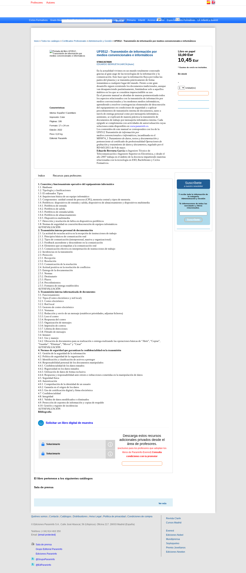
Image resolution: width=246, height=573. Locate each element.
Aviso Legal (95, 516)
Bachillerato (111, 20)
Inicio (36, 41)
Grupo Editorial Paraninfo (49, 549)
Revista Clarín (173, 518)
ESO (122, 20)
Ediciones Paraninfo (46, 553)
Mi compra (167, 19)
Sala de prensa (44, 544)
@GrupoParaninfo (45, 559)
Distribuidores (80, 516)
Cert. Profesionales (77, 20)
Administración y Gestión (100, 41)
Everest (170, 530)
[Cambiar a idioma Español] (208, 5)
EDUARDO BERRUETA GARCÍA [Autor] (115, 64)
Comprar (193, 93)
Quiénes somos (39, 516)
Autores (50, 2)
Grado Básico (57, 20)
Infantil (141, 20)
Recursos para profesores (67, 175)
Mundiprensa (173, 539)
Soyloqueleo (172, 543)
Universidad (95, 20)
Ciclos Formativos (38, 20)
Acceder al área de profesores (142, 463)
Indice (41, 175)
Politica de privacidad (114, 516)
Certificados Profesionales (74, 41)
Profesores (37, 2)
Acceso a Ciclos (156, 20)
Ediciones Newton (175, 552)
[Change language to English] (213, 5)
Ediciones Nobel (174, 535)
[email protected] (47, 534)
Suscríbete (193, 219)
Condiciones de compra (139, 516)
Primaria (131, 20)
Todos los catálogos (50, 41)
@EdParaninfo (43, 565)
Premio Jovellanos (175, 547)
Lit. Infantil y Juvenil (208, 20)
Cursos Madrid (173, 522)
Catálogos (65, 516)
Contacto (54, 516)
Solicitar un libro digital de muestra (69, 422)
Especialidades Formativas (181, 20)
